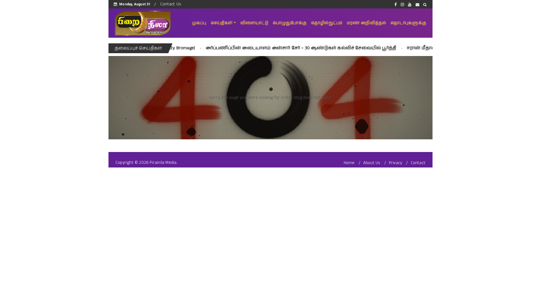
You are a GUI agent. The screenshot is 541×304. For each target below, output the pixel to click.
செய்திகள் (221, 23)
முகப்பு (199, 23)
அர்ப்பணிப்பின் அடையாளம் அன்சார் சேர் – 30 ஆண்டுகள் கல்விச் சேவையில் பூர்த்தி (285, 48)
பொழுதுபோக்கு (290, 23)
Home (349, 163)
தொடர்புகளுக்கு (408, 23)
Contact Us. (171, 4)
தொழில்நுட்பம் (326, 23)
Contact (418, 163)
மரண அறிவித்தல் (366, 23)
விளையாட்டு (254, 23)
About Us (371, 163)
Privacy (395, 163)
